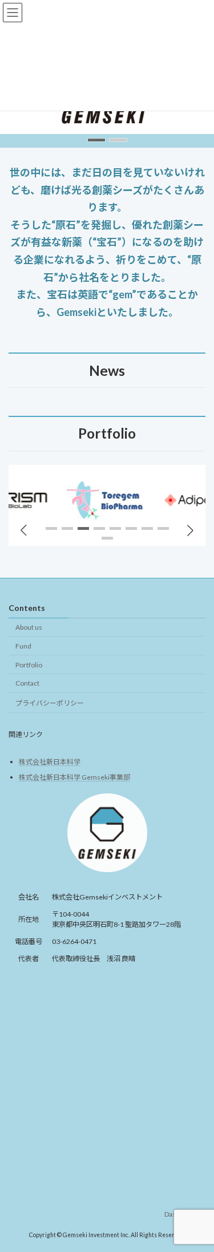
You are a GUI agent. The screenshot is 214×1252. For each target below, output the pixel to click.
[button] (96, 140)
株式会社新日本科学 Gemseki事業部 (74, 776)
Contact (27, 683)
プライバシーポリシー (49, 703)
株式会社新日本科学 (49, 761)
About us (28, 627)
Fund (23, 645)
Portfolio (28, 664)
